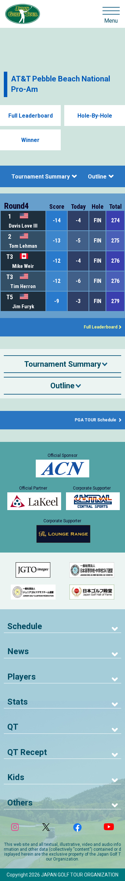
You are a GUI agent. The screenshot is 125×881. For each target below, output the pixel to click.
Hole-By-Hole (94, 115)
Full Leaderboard (30, 115)
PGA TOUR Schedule (96, 420)
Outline (97, 176)
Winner (30, 140)
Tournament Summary (40, 176)
